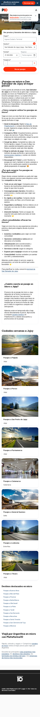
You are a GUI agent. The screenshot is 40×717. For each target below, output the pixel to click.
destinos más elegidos (21, 654)
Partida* (6, 52)
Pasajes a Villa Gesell (10, 603)
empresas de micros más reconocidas (19, 657)
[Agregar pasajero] (34, 63)
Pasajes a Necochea (10, 616)
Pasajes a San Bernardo (11, 613)
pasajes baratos (18, 315)
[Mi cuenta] (36, 10)
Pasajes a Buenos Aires (11, 590)
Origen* (6, 36)
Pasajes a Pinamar (9, 597)
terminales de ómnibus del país (13, 656)
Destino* (6, 44)
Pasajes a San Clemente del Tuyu (14, 623)
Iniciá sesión (14, 17)
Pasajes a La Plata (9, 606)
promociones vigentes (12, 155)
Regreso (24, 52)
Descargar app (29, 3)
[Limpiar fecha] (16, 55)
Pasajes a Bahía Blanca (11, 600)
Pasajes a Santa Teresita (11, 619)
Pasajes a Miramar (9, 626)
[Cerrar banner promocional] (37, 3)
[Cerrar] (35, 15)
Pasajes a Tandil (8, 610)
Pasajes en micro (7, 16)
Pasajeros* (7, 60)
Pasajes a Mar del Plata (11, 594)
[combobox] (20, 39)
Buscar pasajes (20, 69)
